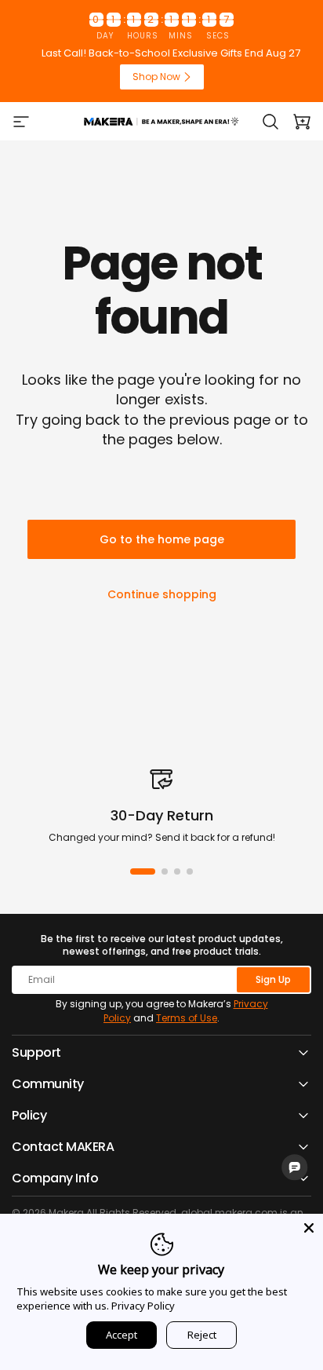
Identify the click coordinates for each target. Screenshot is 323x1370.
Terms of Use (186, 1018)
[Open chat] (295, 1167)
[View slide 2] (165, 871)
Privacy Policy (143, 1306)
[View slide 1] (142, 871)
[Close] (309, 1228)
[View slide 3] (177, 871)
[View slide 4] (190, 871)
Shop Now (156, 76)
